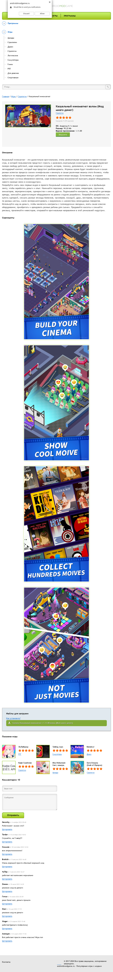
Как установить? (13, 718)
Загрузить (63, 134)
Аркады (55, 772)
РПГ (19, 754)
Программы (70, 16)
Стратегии (60, 113)
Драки (89, 754)
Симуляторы (57, 754)
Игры (55, 16)
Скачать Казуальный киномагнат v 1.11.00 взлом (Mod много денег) (42, 723)
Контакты (6, 962)
